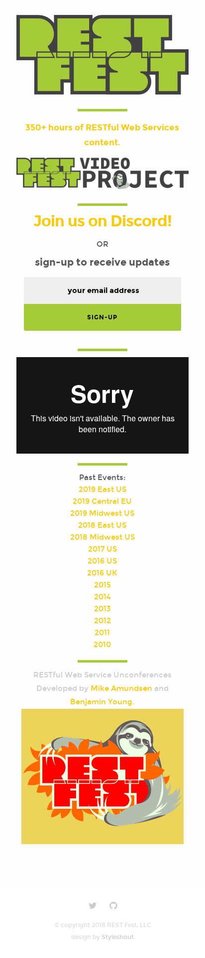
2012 (102, 620)
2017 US (102, 549)
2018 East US (102, 525)
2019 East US (102, 489)
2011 (102, 632)
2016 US (102, 561)
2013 (102, 608)
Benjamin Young (101, 701)
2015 (102, 584)
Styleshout (118, 937)
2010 (102, 644)
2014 (102, 596)
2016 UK (102, 573)
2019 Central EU (102, 501)
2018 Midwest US (102, 537)
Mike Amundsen (121, 688)
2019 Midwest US (102, 513)
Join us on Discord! (102, 220)
